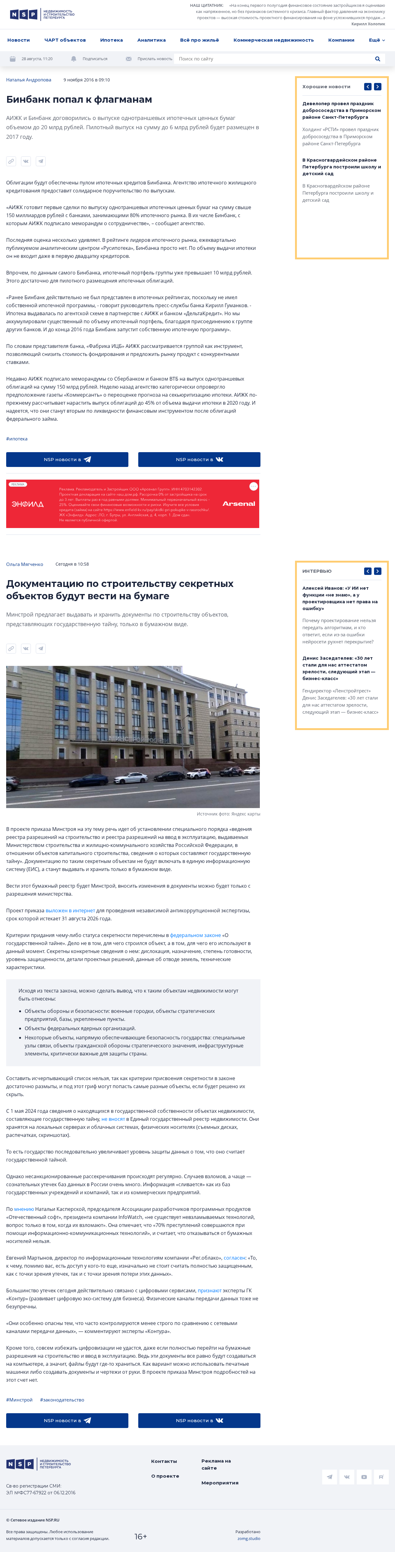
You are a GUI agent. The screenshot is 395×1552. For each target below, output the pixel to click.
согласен (234, 1257)
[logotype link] (42, 14)
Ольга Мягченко (24, 564)
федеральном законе (195, 935)
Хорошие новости (326, 86)
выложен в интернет (70, 910)
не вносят (113, 1119)
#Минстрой (19, 1400)
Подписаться (95, 58)
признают (210, 1290)
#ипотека (16, 438)
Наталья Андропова (28, 79)
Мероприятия (220, 1483)
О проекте (165, 1476)
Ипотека (111, 40)
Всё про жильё (199, 40)
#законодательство (62, 1400)
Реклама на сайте (216, 1464)
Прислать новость (155, 58)
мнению (24, 1209)
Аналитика (151, 40)
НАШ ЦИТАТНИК (206, 5)
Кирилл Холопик (368, 24)
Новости (18, 40)
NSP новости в (62, 459)
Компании (341, 40)
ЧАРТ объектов (65, 40)
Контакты (164, 1461)
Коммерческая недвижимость (274, 40)
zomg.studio (249, 1538)
